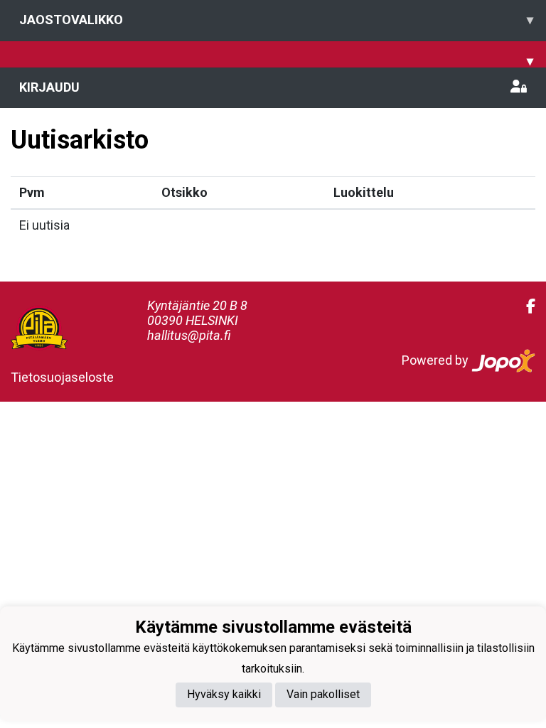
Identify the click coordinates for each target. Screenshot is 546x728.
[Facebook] (525, 306)
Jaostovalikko (276, 19)
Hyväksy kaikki (224, 694)
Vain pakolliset (323, 694)
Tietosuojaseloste (62, 377)
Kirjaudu (49, 87)
